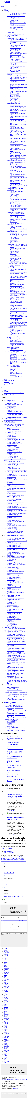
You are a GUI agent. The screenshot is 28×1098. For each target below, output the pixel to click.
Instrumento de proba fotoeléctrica (15, 231)
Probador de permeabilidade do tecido (16, 504)
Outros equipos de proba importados (16, 730)
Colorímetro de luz (14, 233)
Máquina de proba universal (17, 213)
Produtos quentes (10, 856)
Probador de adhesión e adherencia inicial (17, 475)
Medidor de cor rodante (15, 258)
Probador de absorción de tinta (17, 248)
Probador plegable (14, 50)
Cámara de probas (14, 17)
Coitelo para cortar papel (16, 330)
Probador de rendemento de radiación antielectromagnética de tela (18, 122)
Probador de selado (14, 94)
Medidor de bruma (14, 95)
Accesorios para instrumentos (17, 242)
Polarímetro (13, 237)
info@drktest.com (8, 851)
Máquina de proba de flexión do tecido (16, 513)
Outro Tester (13, 187)
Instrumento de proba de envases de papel (17, 38)
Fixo (11, 334)
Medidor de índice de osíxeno (17, 215)
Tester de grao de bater (15, 63)
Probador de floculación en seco (18, 106)
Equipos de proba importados (14, 365)
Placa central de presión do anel (17, 333)
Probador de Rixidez (15, 59)
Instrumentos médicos (12, 224)
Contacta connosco (8, 384)
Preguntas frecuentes (9, 380)
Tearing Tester (13, 46)
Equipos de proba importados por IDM (16, 351)
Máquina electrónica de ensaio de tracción (17, 541)
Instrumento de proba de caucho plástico (17, 160)
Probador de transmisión (16, 226)
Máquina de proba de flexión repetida (16, 628)
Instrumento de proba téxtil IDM (18, 358)
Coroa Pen (12, 370)
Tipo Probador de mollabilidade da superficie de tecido (18, 108)
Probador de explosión (15, 203)
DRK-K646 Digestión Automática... (13, 762)
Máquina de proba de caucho (17, 176)
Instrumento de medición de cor (17, 158)
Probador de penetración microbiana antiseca (16, 306)
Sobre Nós (6, 382)
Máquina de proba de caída (16, 56)
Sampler (12, 329)
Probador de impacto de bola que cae (16, 562)
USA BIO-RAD (14, 368)
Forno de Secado (14, 20)
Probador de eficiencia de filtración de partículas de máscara (18, 314)
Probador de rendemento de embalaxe (16, 557)
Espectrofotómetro (14, 261)
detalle (13, 810)
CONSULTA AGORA (6, 848)
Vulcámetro (13, 170)
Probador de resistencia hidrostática (18, 156)
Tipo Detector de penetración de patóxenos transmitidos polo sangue (18, 321)
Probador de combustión (16, 166)
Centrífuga (12, 227)
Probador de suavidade (15, 48)
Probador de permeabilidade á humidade (17, 518)
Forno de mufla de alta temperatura (18, 165)
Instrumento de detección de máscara (16, 268)
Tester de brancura (14, 60)
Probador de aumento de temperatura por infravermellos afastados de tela (17, 129)
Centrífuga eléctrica (15, 71)
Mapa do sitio (19, 856)
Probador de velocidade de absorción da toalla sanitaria (16, 342)
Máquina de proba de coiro (16, 350)
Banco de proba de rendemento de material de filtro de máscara (18, 292)
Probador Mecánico (15, 105)
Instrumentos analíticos (12, 11)
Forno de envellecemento (16, 217)
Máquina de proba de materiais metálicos (17, 263)
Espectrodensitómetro (15, 256)
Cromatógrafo (13, 18)
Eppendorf (12, 369)
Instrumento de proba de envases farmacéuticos (15, 556)
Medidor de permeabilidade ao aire (18, 62)
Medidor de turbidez (15, 241)
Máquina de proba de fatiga (16, 82)
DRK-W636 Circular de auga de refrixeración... (14, 771)
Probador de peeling (15, 52)
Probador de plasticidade (16, 184)
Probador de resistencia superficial (18, 185)
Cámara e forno (10, 32)
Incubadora (12, 21)
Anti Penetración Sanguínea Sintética (16, 639)
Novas (5, 379)
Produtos (6, 10)
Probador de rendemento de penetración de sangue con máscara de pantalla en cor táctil (18, 325)
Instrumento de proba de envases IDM (16, 717)
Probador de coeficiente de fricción (18, 53)
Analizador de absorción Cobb (17, 66)
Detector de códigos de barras (17, 262)
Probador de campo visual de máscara (16, 656)
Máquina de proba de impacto (17, 80)
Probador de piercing (15, 49)
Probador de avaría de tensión (17, 223)
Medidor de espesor (15, 67)
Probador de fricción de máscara (18, 300)
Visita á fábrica (10, 383)
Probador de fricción (15, 152)
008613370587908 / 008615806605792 (13, 896)
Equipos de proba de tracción (17, 75)
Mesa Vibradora (14, 348)
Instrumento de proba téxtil (13, 103)
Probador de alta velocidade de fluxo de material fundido (17, 285)
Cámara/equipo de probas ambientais (16, 16)
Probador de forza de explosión (17, 45)
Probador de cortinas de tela (17, 119)
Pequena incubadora (18, 858)
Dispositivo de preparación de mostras (16, 34)
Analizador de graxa (15, 14)
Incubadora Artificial (6, 859)
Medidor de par (14, 99)
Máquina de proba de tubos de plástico (16, 549)
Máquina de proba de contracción (18, 155)
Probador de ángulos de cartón (17, 57)
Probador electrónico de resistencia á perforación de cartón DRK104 (15, 796)
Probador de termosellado (16, 205)
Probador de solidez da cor (16, 144)
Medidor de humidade (15, 70)
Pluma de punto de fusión (16, 373)
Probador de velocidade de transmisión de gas (16, 97)
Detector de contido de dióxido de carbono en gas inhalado (18, 317)
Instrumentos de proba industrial (15, 212)
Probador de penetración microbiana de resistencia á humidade (16, 303)
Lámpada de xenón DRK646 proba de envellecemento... (13, 744)
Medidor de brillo (14, 259)
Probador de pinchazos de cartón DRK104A (15, 818)
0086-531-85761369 (9, 852)
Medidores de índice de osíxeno (18, 138)
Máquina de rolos (14, 252)
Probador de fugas (14, 319)
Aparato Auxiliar (11, 327)
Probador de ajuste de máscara (17, 287)
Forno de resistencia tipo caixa (17, 25)
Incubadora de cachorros (7, 858)
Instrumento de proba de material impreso (17, 244)
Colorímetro (13, 254)
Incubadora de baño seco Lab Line (17, 861)
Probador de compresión (16, 43)
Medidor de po (13, 64)
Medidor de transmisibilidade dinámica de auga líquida (17, 132)
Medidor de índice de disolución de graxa (17, 470)
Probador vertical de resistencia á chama (16, 525)
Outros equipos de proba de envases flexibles (16, 101)
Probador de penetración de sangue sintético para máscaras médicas (18, 277)
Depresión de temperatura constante (15, 411)
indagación (9, 810)
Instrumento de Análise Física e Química (17, 417)
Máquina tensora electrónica (17, 39)
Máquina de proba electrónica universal (16, 536)
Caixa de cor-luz (14, 69)
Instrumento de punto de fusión (17, 236)
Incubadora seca (5, 861)
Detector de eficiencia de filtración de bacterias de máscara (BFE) (18, 295)
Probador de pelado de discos (17, 78)
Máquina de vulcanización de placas (16, 543)
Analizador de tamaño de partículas (18, 234)
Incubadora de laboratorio (17, 859)
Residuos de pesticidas (12, 36)
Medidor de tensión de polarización (18, 199)
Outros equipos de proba (13, 347)
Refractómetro (13, 240)
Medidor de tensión (14, 238)
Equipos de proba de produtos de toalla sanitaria (15, 692)
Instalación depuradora (12, 35)
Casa (5, 9)
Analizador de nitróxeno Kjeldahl (18, 13)
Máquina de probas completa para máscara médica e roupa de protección (18, 273)
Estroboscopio (13, 222)
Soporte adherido (14, 332)
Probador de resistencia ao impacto (18, 208)
